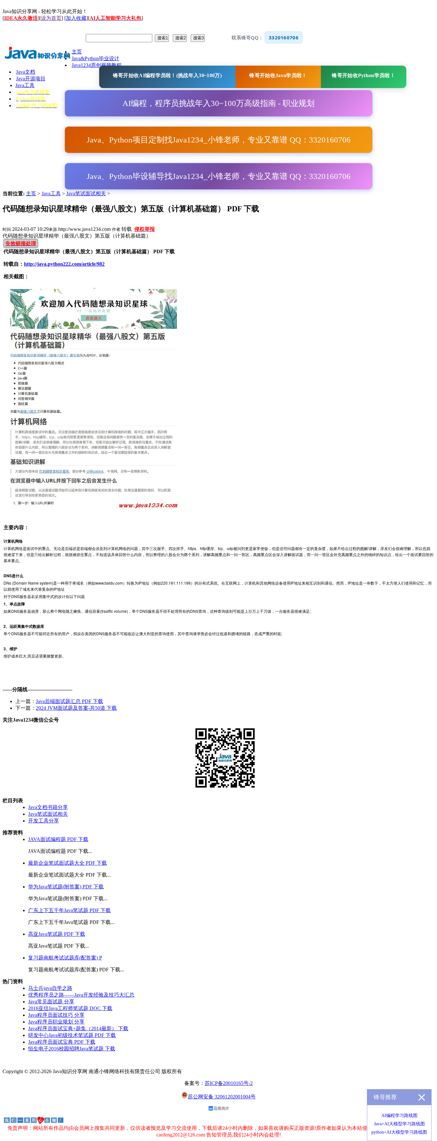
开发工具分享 (43, 820)
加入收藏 (76, 18)
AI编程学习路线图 (399, 1115)
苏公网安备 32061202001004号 (222, 1096)
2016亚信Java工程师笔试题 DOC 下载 (70, 1008)
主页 (31, 193)
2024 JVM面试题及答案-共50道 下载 (76, 708)
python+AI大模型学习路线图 (399, 1132)
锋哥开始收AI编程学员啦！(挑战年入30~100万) (167, 75)
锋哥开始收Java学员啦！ (278, 75)
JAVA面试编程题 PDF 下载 (58, 839)
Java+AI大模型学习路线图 (399, 1123)
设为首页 (51, 18)
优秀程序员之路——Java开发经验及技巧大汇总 (81, 995)
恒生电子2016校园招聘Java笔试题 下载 (71, 1048)
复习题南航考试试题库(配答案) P (65, 957)
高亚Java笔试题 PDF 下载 (56, 934)
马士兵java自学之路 (50, 988)
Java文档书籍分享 (48, 807)
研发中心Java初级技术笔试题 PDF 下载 (72, 1035)
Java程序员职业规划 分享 (56, 1021)
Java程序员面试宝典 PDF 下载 (61, 1042)
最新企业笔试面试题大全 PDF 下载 (67, 863)
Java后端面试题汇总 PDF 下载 (69, 701)
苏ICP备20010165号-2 (229, 1083)
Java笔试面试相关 (86, 193)
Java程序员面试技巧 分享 (56, 1015)
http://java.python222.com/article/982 (64, 264)
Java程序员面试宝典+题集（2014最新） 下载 (78, 1028)
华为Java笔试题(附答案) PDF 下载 (66, 886)
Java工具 (51, 193)
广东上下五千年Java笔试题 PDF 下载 (69, 910)
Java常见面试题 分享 (51, 1001)
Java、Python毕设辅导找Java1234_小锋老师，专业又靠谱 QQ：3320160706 (219, 176)
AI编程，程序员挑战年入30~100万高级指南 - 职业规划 (218, 103)
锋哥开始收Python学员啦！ (363, 75)
